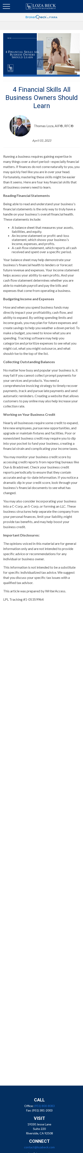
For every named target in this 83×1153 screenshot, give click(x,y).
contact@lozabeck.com (39, 1147)
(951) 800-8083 (44, 1106)
